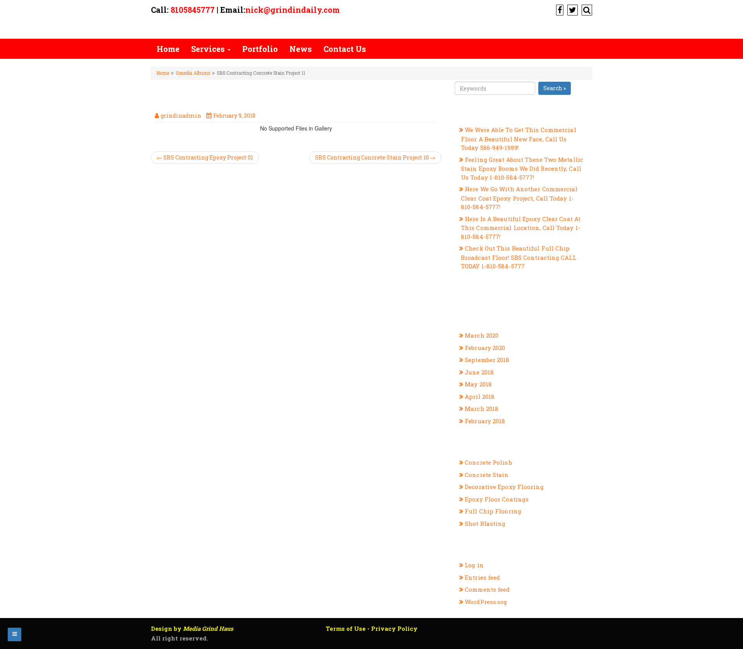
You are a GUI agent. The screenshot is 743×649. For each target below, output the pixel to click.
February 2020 (485, 348)
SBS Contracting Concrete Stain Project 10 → (375, 157)
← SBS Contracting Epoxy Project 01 (205, 157)
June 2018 (479, 372)
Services (209, 49)
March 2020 (481, 335)
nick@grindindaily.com (292, 10)
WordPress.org (486, 602)
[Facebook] (558, 10)
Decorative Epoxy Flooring (504, 487)
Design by (192, 628)
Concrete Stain (486, 475)
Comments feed (487, 589)
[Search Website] (586, 10)
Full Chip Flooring (493, 511)
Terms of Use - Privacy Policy (372, 628)
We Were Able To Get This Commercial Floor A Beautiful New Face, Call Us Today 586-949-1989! (518, 138)
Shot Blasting (485, 523)
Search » (554, 88)
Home (168, 49)
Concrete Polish (488, 462)
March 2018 (481, 408)
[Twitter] (571, 10)
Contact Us (345, 49)
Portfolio (260, 49)
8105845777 (193, 10)
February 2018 (485, 421)
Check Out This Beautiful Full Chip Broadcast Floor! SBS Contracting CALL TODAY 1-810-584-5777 (518, 257)
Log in (474, 565)
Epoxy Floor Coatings (497, 499)
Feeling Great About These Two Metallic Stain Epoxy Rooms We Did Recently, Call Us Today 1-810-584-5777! (522, 168)
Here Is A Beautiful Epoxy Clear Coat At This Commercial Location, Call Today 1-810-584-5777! (520, 227)
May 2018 (478, 384)
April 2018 (480, 396)
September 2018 (487, 360)
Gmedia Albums (193, 73)
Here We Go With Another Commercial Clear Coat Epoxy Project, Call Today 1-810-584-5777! (519, 198)
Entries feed (482, 577)
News (300, 49)
